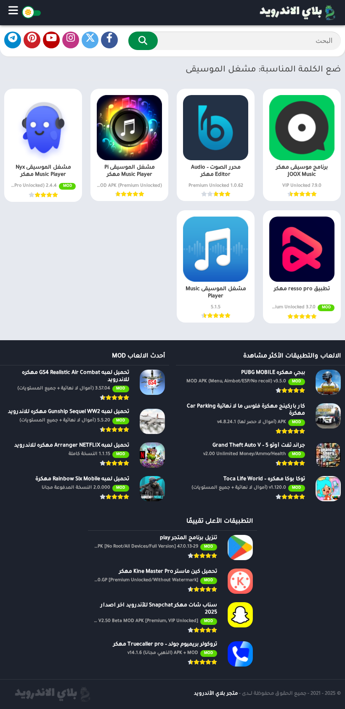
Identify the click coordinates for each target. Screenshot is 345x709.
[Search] (143, 41)
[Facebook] (109, 40)
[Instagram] (70, 40)
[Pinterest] (32, 40)
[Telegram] (12, 40)
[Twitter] (90, 40)
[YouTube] (51, 40)
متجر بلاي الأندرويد (216, 694)
